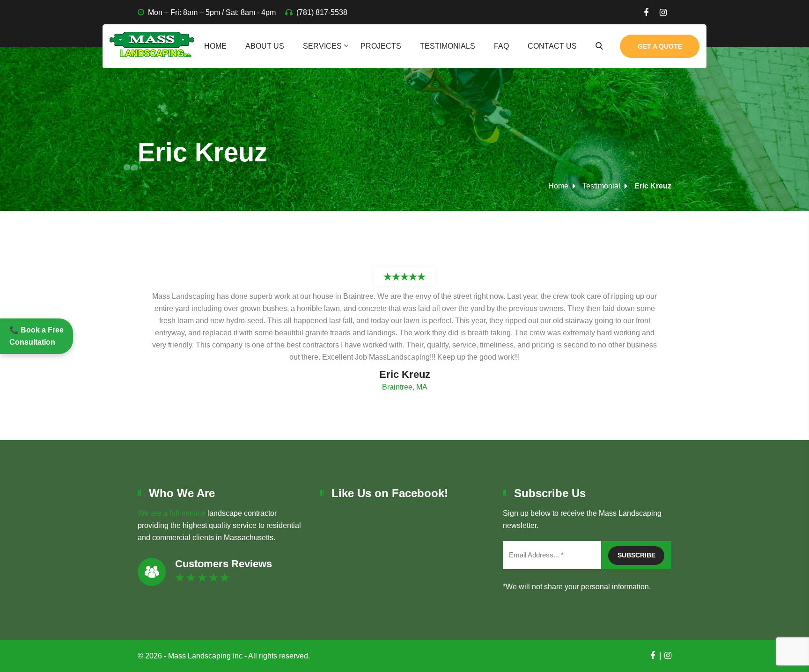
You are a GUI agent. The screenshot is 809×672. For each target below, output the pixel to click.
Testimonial (601, 186)
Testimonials (447, 46)
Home (215, 46)
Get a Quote (660, 46)
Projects (380, 46)
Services (322, 46)
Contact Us (552, 46)
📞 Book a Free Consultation (36, 336)
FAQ (501, 46)
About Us (264, 46)
